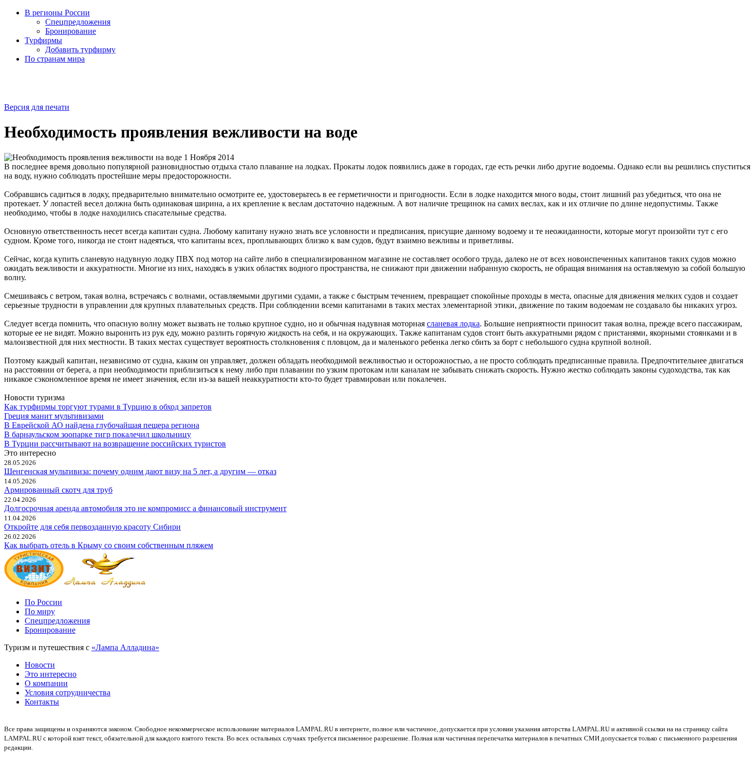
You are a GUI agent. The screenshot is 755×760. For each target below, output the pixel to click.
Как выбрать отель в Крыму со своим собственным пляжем (108, 545)
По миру (40, 611)
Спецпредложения (77, 21)
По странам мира (55, 58)
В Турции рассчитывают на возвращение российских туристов (115, 443)
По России (43, 602)
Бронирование (70, 31)
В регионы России (57, 12)
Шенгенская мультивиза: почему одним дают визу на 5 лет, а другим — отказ (140, 471)
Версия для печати (36, 107)
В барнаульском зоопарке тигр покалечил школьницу (97, 434)
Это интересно (51, 674)
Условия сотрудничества (67, 692)
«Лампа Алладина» (125, 647)
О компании (46, 683)
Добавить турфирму (80, 49)
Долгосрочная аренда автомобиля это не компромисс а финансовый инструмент (145, 508)
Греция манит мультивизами (54, 416)
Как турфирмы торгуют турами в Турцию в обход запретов (108, 406)
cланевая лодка (453, 323)
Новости (40, 664)
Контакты (42, 701)
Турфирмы (43, 40)
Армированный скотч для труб (58, 489)
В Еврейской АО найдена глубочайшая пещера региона (101, 425)
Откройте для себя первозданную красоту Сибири (92, 526)
